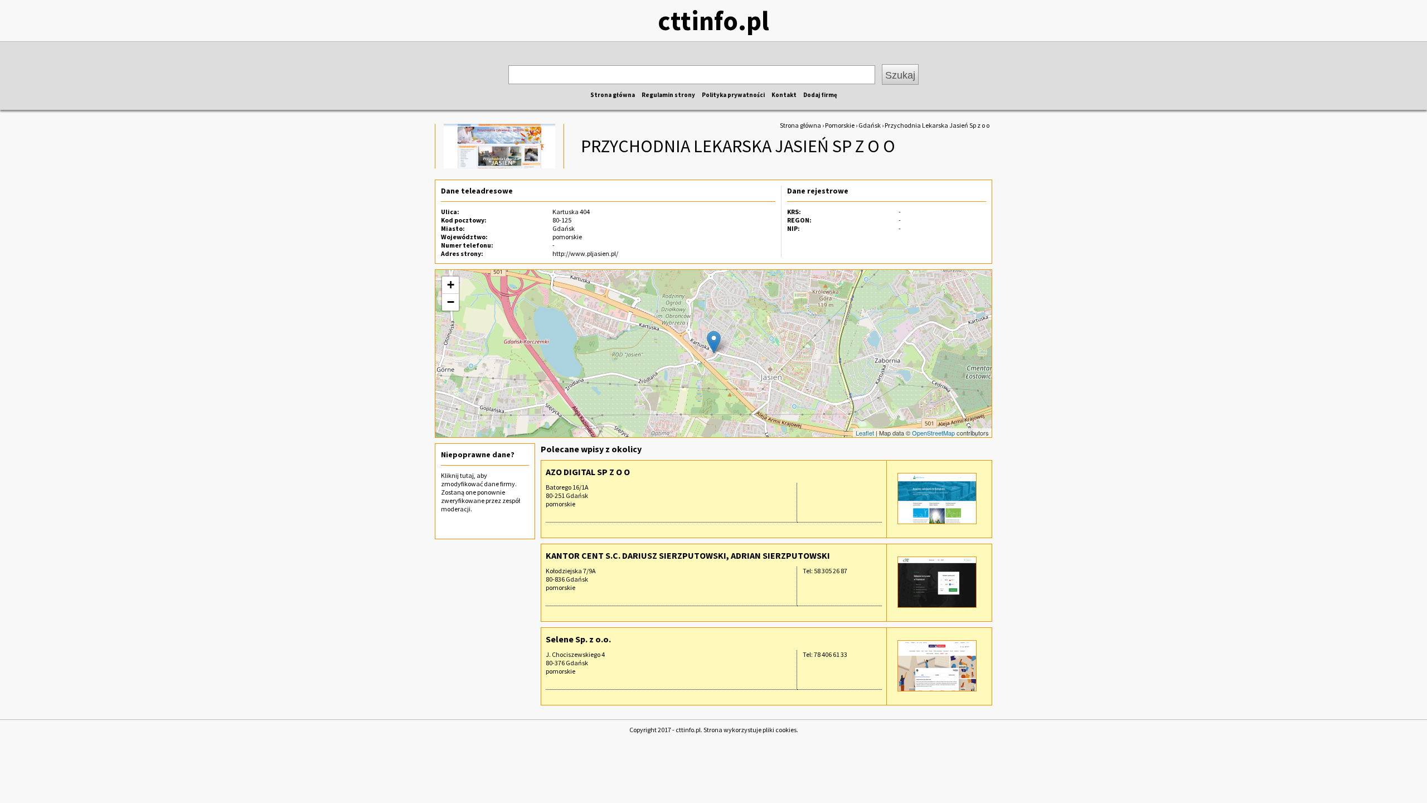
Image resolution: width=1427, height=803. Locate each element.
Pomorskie (840, 125)
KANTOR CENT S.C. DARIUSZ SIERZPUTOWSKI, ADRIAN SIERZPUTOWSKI (688, 555)
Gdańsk (869, 125)
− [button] (450, 302)
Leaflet (865, 432)
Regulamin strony (668, 95)
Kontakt (784, 95)
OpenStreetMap (933, 432)
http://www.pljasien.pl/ (585, 253)
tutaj (467, 475)
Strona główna (612, 95)
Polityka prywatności (733, 95)
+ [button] (450, 285)
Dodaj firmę (820, 95)
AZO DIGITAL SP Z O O (588, 471)
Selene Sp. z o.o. (578, 639)
